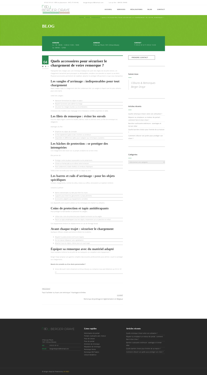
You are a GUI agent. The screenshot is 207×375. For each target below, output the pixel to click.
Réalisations (136, 9)
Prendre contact (140, 57)
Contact (161, 9)
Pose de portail (89, 341)
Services (121, 9)
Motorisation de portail (91, 333)
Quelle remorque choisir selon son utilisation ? (145, 114)
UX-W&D (66, 371)
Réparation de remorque (92, 347)
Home (81, 17)
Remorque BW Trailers (91, 352)
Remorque (96, 17)
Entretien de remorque (92, 344)
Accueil (108, 9)
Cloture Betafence (90, 355)
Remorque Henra (90, 349)
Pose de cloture (89, 339)
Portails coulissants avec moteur (95, 336)
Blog (150, 9)
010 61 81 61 (54, 345)
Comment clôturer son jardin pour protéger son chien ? (144, 352)
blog (88, 17)
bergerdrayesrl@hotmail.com (59, 349)
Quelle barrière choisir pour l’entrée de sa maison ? (143, 349)
